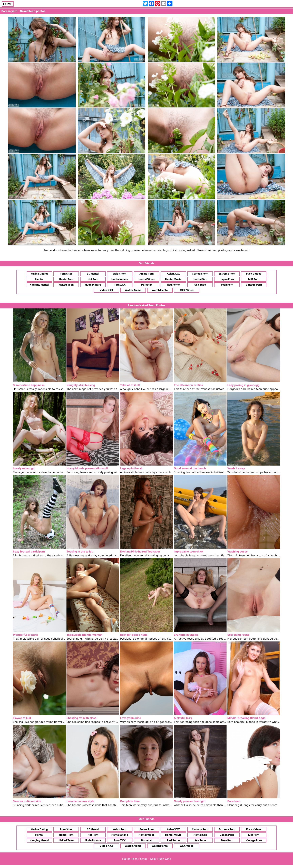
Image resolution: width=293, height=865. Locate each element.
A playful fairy (183, 718)
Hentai (39, 279)
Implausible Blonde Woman (84, 634)
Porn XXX (120, 284)
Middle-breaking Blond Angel (246, 718)
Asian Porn (119, 273)
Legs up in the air (131, 468)
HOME (7, 4)
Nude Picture (93, 284)
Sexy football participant (29, 551)
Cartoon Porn (200, 273)
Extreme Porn (227, 273)
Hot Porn (93, 279)
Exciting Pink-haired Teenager (140, 551)
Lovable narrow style (80, 801)
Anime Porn (146, 273)
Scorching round (238, 634)
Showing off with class (81, 718)
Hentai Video (146, 279)
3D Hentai (93, 273)
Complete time (130, 801)
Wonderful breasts (25, 634)
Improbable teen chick (188, 551)
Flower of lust (22, 718)
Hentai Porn (66, 279)
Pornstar (146, 284)
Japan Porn (227, 279)
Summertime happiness (29, 385)
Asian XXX (173, 273)
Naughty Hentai (39, 284)
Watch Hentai (160, 290)
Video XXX (106, 290)
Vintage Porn (254, 284)
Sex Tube (200, 284)
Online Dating (39, 273)
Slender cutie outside (27, 801)
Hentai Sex (200, 279)
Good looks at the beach (190, 468)
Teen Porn (227, 284)
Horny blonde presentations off (87, 468)
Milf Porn (253, 279)
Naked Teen (66, 284)
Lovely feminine (130, 718)
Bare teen (233, 801)
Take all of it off (130, 385)
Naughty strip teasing (80, 385)
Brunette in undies (186, 634)
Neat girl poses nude (134, 634)
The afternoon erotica (188, 385)
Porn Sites (66, 273)
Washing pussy (237, 551)
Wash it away (236, 468)
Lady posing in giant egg (243, 385)
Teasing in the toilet (79, 551)
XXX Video (186, 290)
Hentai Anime (119, 279)
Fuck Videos (253, 273)
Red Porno (173, 284)
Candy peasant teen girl (189, 801)
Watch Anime (133, 290)
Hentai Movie (173, 279)
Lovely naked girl (24, 468)
